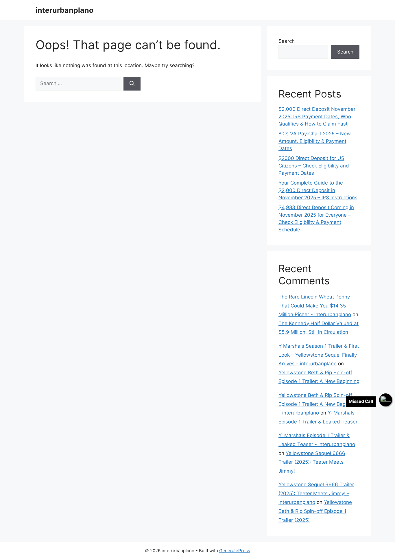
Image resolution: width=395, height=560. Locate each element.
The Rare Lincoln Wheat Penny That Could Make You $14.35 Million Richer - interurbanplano (314, 305)
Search (286, 41)
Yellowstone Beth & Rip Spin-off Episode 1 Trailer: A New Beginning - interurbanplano (318, 404)
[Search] (132, 84)
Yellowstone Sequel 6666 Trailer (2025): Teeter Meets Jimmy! (311, 462)
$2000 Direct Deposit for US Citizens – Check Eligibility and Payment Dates (313, 165)
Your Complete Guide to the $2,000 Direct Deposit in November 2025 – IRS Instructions (317, 190)
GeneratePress (234, 550)
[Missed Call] (385, 399)
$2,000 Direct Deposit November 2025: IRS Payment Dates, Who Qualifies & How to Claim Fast (316, 116)
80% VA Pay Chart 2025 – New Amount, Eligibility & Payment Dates (314, 141)
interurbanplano (64, 10)
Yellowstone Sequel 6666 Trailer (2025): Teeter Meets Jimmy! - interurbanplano (316, 493)
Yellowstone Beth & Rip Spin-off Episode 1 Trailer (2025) (315, 511)
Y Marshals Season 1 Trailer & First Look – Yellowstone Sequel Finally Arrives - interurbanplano (318, 354)
